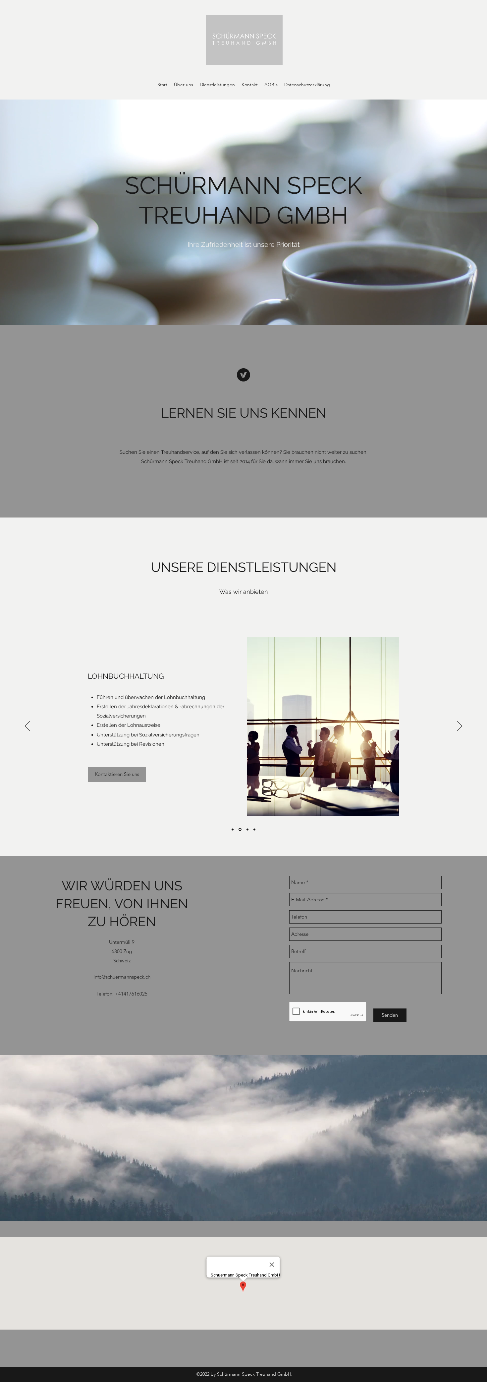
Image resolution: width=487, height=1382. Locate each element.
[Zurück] (27, 726)
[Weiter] (459, 726)
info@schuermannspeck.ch (121, 977)
